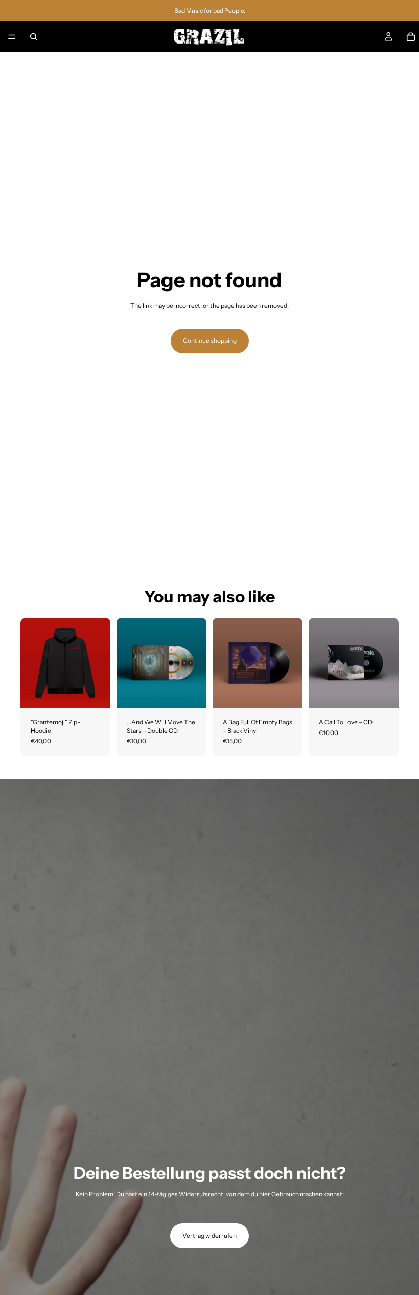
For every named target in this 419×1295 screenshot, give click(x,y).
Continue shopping (210, 340)
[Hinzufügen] (190, 692)
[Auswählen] (94, 692)
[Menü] (12, 37)
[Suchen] (33, 37)
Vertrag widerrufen (209, 1235)
